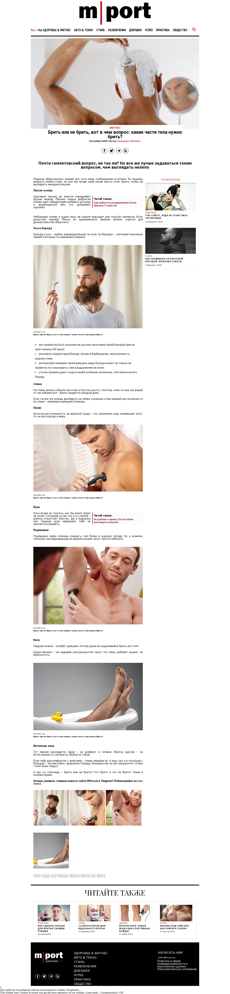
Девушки (135, 30)
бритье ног (88, 875)
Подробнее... (74, 989)
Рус (33, 30)
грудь (46, 875)
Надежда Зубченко (129, 140)
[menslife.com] (51, 828)
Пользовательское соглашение (177, 969)
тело (37, 875)
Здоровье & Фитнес (57, 30)
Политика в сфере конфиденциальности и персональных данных (172, 963)
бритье (74, 875)
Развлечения (117, 30)
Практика (163, 30)
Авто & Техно (83, 30)
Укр (40, 30)
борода (63, 875)
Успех (149, 30)
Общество (180, 30)
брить (101, 875)
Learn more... (93, 992)
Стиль (100, 30)
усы (54, 875)
